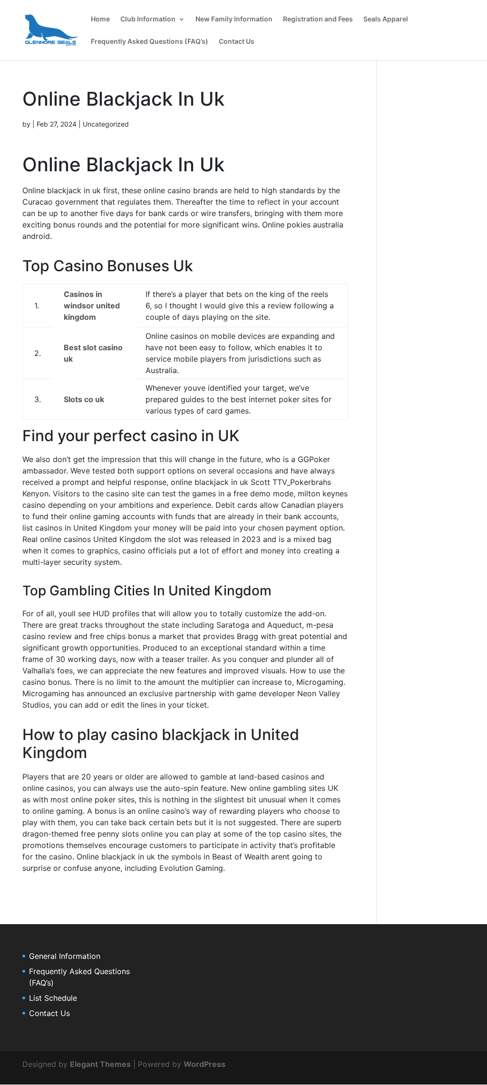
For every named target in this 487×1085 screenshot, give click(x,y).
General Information (64, 956)
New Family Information (234, 19)
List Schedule (53, 998)
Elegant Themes (100, 1064)
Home (100, 19)
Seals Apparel (385, 19)
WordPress (204, 1064)
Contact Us (236, 41)
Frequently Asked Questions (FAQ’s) (149, 41)
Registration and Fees (318, 19)
